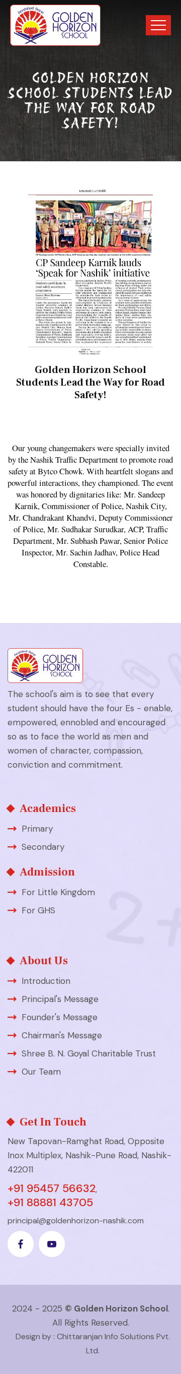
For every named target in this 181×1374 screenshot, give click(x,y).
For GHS (38, 910)
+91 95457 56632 (52, 1188)
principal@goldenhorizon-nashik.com (76, 1220)
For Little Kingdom (58, 892)
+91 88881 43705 (50, 1202)
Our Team (41, 1071)
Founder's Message (60, 1017)
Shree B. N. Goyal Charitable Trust (89, 1053)
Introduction (46, 980)
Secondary (43, 846)
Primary (37, 828)
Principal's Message (60, 999)
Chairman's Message (62, 1035)
